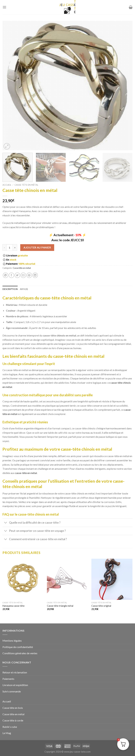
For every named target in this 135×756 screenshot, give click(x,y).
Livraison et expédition (15, 685)
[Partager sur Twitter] (17, 275)
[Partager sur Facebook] (11, 275)
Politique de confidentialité (17, 646)
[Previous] (9, 85)
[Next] (126, 85)
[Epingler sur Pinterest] (29, 275)
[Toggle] (5, 523)
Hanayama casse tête (13, 605)
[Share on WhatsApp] (5, 275)
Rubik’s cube (9, 726)
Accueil (6, 185)
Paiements (8, 678)
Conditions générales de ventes (19, 653)
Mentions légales (12, 640)
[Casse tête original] (112, 579)
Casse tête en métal (26, 185)
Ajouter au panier (37, 247)
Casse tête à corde (12, 720)
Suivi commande (11, 691)
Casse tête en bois (12, 707)
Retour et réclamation (14, 672)
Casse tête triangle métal (60, 605)
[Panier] (131, 7)
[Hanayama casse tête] (23, 579)
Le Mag (6, 733)
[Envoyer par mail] (23, 275)
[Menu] (4, 7)
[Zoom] (7, 146)
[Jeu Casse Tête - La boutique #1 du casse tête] (67, 7)
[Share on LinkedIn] (35, 275)
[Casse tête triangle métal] (67, 579)
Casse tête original (101, 605)
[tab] (10, 289)
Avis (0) (24, 289)
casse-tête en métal (26, 472)
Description (10, 289)
